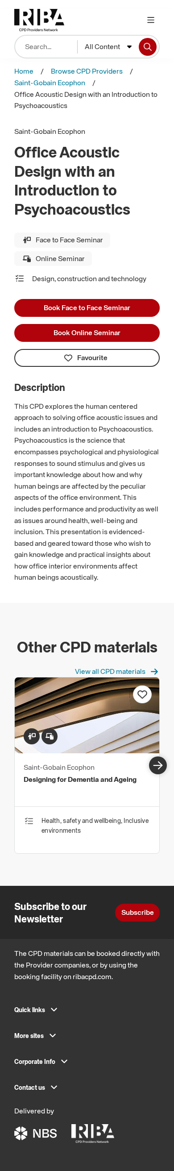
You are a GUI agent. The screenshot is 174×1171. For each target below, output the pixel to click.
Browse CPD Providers (87, 71)
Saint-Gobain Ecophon (49, 82)
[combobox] (108, 47)
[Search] (148, 47)
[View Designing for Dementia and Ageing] (87, 750)
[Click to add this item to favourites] (142, 694)
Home (23, 71)
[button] (87, 1012)
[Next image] (158, 765)
